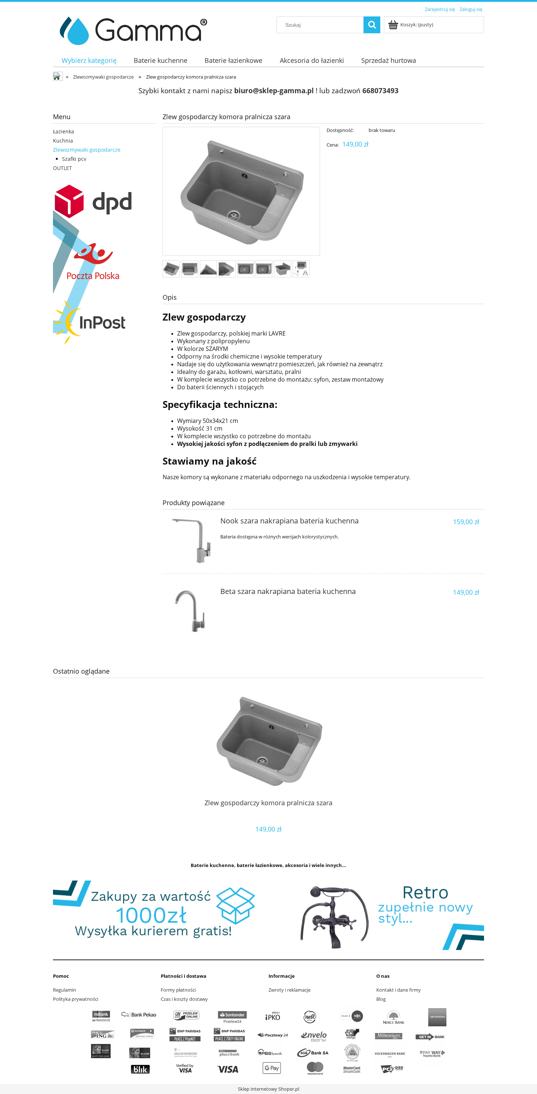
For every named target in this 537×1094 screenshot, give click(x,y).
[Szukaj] (371, 24)
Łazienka (63, 131)
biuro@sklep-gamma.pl (274, 90)
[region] (268, 915)
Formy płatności (178, 990)
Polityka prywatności (75, 999)
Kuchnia (63, 140)
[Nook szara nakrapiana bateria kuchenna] (190, 541)
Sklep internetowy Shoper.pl (268, 1089)
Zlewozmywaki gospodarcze (87, 149)
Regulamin (64, 990)
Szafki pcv (74, 158)
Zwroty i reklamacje (289, 990)
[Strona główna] (130, 29)
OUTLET (62, 167)
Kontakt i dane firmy (398, 990)
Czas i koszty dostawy (184, 999)
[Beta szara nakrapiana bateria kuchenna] (190, 611)
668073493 (380, 90)
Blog (381, 999)
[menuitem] (89, 60)
